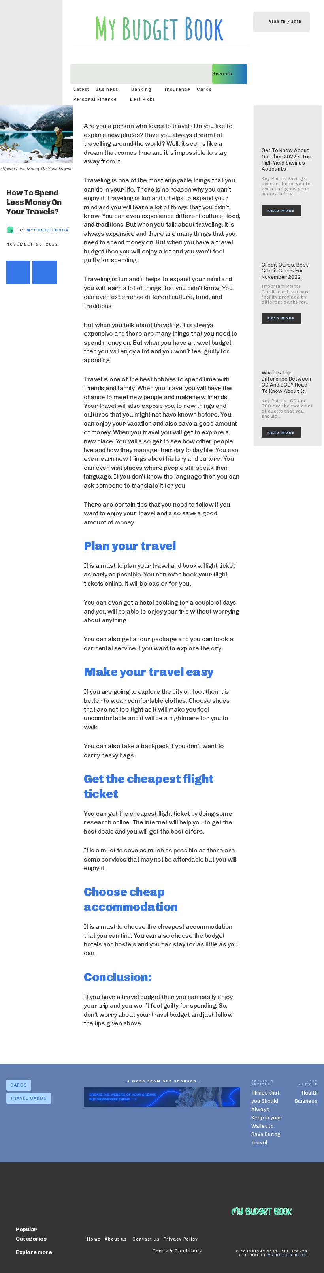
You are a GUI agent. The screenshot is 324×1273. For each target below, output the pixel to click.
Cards (18, 1085)
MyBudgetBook (47, 230)
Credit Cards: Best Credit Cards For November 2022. (285, 271)
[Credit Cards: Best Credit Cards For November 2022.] (288, 241)
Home (94, 1239)
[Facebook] (18, 272)
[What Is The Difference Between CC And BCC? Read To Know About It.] (288, 349)
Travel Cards (28, 1098)
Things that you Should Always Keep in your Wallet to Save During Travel (266, 1117)
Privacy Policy (181, 1239)
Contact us (146, 1239)
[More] (44, 272)
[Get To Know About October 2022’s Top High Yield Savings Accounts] (288, 126)
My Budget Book (287, 1255)
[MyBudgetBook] (12, 230)
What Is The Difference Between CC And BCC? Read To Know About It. (286, 382)
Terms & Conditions (177, 1251)
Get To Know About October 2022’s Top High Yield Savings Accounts (286, 159)
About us (116, 1239)
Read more (281, 210)
